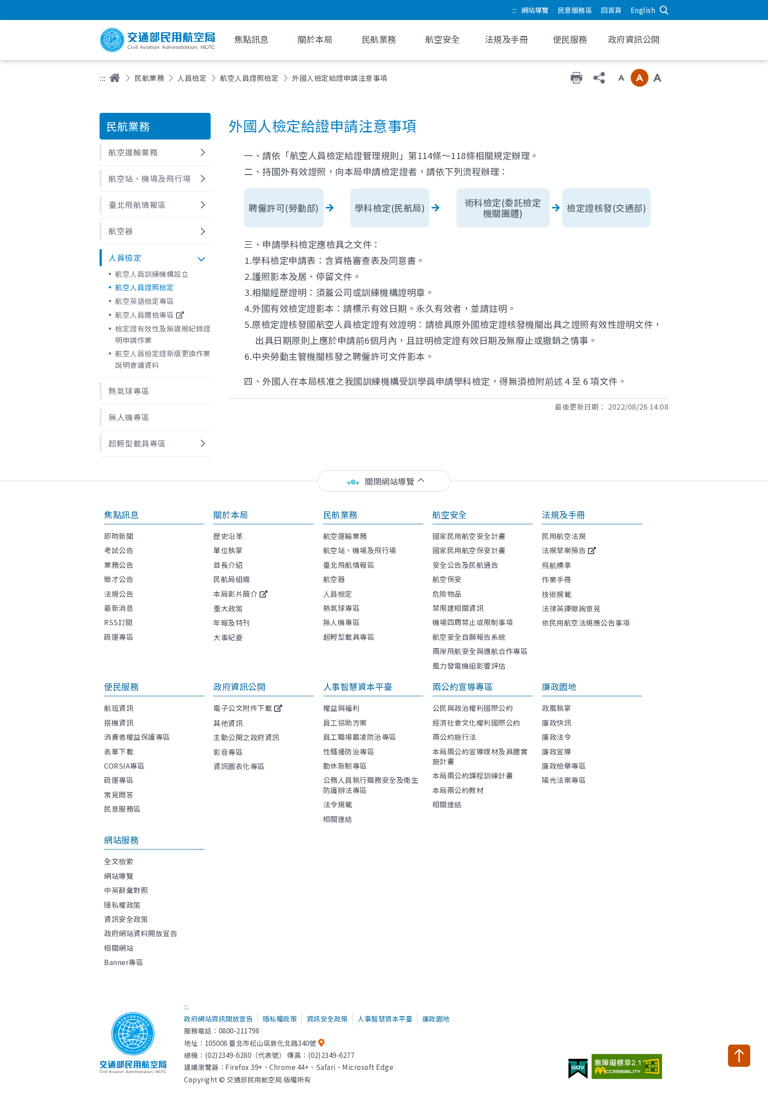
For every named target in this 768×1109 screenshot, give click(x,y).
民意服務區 (575, 10)
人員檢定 (192, 77)
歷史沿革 (228, 536)
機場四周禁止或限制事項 (472, 622)
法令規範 (337, 804)
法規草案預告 (564, 550)
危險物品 (447, 593)
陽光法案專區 (564, 779)
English (643, 10)
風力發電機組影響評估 (469, 665)
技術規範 (556, 594)
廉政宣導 (556, 751)
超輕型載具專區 (349, 636)
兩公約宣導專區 (462, 686)
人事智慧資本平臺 (357, 686)
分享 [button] (599, 78)
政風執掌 (556, 707)
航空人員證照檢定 (249, 77)
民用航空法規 (564, 536)
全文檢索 (118, 861)
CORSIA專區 (124, 765)
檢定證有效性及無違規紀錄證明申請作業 (163, 334)
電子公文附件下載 (242, 707)
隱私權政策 (122, 904)
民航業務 (149, 77)
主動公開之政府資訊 (246, 737)
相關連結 (337, 819)
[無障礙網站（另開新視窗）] (628, 1070)
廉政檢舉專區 (564, 765)
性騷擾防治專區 (349, 751)
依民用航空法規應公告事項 (586, 622)
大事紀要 (228, 637)
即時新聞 (118, 536)
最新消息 (118, 607)
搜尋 (664, 10)
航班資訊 (118, 707)
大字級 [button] (657, 78)
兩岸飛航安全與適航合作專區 (480, 651)
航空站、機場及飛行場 (359, 550)
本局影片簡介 (235, 593)
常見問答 (118, 794)
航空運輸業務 (345, 536)
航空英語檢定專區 (144, 300)
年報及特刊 (231, 622)
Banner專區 (123, 962)
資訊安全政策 (126, 919)
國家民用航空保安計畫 (469, 550)
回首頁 (611, 10)
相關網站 (118, 947)
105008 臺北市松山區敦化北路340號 (260, 1043)
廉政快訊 (556, 722)
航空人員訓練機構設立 (151, 273)
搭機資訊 (118, 722)
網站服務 (121, 840)
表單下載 (118, 751)
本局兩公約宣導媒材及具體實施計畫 (480, 756)
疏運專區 (118, 636)
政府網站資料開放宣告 (140, 933)
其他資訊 (228, 723)
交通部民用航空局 (157, 40)
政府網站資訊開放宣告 (218, 1018)
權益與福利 (341, 707)
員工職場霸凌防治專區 (359, 736)
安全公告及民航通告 (465, 564)
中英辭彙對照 (126, 890)
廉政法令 (556, 736)
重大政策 (228, 608)
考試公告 (118, 550)
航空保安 (447, 579)
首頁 (114, 78)
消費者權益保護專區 (137, 736)
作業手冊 (556, 579)
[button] (155, 152)
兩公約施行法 (454, 736)
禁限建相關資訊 (458, 607)
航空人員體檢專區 (144, 314)
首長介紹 (228, 564)
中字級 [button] (639, 78)
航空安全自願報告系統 (469, 636)
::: (514, 10)
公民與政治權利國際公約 (472, 707)
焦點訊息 (121, 514)
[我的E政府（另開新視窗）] (579, 1072)
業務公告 (118, 564)
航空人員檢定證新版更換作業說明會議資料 (163, 359)
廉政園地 (559, 686)
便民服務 (121, 686)
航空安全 (449, 514)
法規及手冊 (563, 514)
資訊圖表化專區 (239, 766)
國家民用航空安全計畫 (469, 536)
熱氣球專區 (341, 607)
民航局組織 (231, 579)
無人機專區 (341, 622)
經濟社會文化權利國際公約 (476, 722)
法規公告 (118, 593)
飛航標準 (556, 565)
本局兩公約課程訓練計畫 (472, 775)
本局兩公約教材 (458, 790)
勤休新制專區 (345, 765)
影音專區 (228, 751)
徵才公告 (118, 579)
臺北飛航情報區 (349, 564)
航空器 (334, 579)
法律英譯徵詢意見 (571, 608)
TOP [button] (739, 1056)
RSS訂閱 (118, 622)
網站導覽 (535, 10)
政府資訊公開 (239, 686)
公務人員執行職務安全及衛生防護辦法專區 (371, 784)
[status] (384, 481)
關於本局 (230, 514)
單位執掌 (228, 550)
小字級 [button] (621, 78)
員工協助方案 (345, 722)
